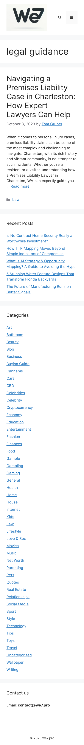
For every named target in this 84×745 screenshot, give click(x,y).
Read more (20, 186)
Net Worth (15, 560)
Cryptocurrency (19, 407)
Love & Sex (16, 538)
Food (10, 451)
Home (11, 495)
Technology (16, 626)
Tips (10, 633)
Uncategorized (19, 655)
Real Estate (16, 589)
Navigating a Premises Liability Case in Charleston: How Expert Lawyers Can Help (40, 96)
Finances (14, 444)
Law (16, 199)
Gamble (13, 458)
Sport (11, 611)
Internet (13, 509)
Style (10, 619)
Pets (10, 575)
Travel (11, 648)
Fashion (13, 436)
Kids (10, 517)
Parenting (14, 568)
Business (14, 356)
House (12, 502)
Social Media (17, 604)
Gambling (14, 466)
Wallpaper (14, 662)
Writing (12, 669)
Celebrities (15, 393)
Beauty (12, 342)
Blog (10, 349)
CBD (10, 386)
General (13, 480)
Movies (12, 546)
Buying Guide (18, 364)
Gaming (13, 473)
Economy (14, 415)
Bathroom (14, 335)
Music (11, 553)
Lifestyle (13, 531)
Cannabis (14, 371)
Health (12, 487)
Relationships (18, 597)
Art (9, 327)
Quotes (12, 582)
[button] (60, 17)
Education (15, 422)
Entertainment (18, 429)
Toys (10, 640)
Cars (10, 378)
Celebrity (14, 400)
